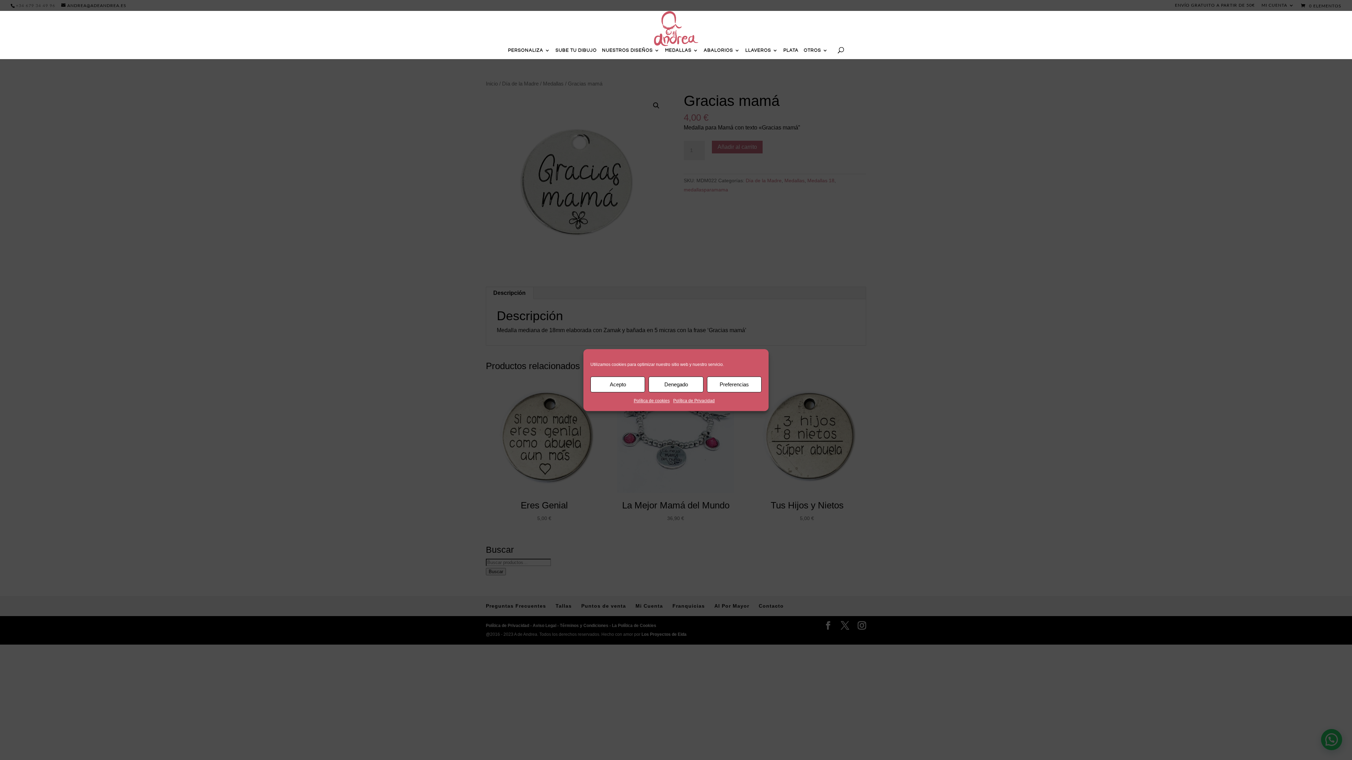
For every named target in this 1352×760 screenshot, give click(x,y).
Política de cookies (652, 400)
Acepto (618, 384)
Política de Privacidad (694, 400)
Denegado (676, 384)
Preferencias (734, 384)
